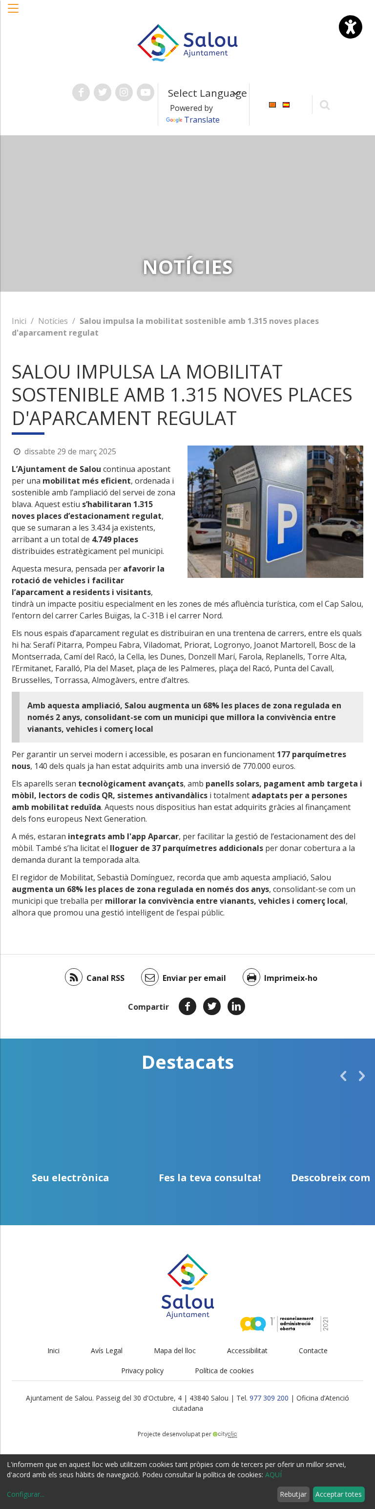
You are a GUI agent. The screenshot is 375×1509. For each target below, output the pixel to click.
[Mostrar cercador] (325, 104)
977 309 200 (269, 1398)
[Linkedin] (236, 1006)
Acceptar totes (338, 1494)
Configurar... (25, 1494)
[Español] (286, 103)
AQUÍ (273, 1474)
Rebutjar (293, 1494)
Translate (202, 119)
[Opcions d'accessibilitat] (350, 27)
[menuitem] (272, 104)
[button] (14, 13)
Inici (19, 321)
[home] (187, 42)
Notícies (53, 321)
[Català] (272, 103)
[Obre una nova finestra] (81, 92)
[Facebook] (187, 1006)
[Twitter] (212, 1006)
